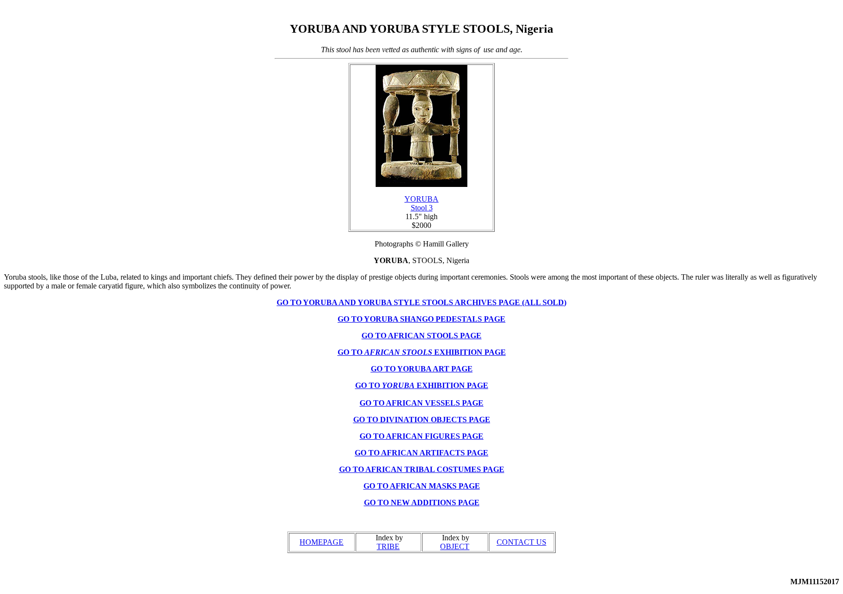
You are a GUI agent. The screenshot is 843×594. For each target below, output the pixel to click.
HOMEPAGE (321, 542)
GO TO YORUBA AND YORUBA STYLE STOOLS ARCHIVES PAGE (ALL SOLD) (421, 302)
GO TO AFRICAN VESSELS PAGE (421, 403)
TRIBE (388, 546)
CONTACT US (521, 542)
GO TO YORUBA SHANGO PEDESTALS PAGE (421, 319)
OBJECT (454, 546)
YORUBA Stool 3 (421, 203)
